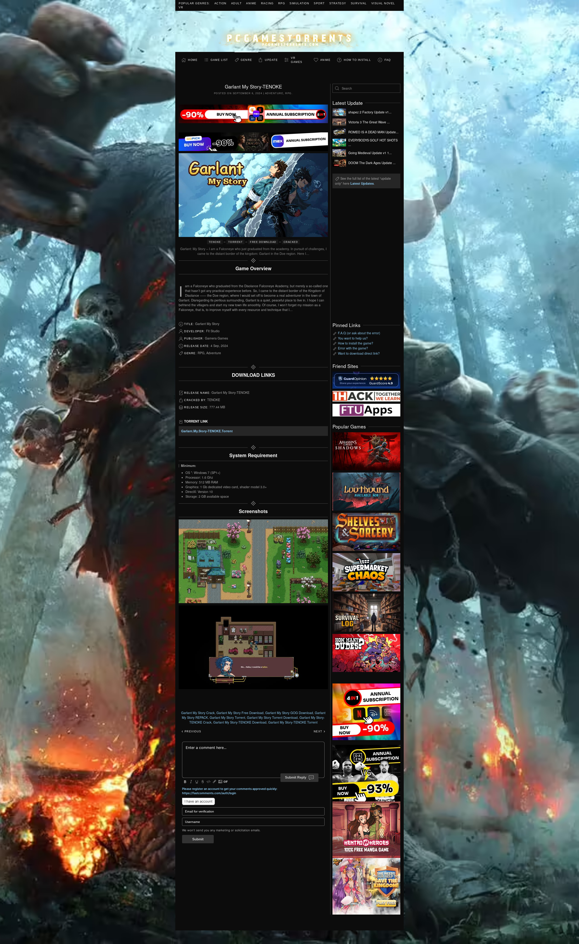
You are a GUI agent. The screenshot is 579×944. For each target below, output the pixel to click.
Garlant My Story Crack (198, 712)
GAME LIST (219, 60)
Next (318, 731)
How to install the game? (355, 343)
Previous (192, 731)
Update (271, 60)
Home (192, 60)
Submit (198, 839)
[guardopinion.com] (366, 380)
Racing (267, 3)
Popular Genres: (194, 3)
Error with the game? (353, 348)
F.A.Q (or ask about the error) (359, 333)
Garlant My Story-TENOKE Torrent (293, 722)
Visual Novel (383, 3)
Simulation (299, 3)
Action (220, 3)
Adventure (274, 93)
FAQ (387, 60)
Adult (236, 3)
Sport (319, 3)
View (366, 450)
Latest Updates (362, 183)
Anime (251, 3)
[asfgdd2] (366, 829)
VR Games (296, 60)
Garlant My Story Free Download (239, 712)
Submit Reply (295, 777)
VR (181, 7)
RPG (281, 3)
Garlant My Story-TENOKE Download (239, 722)
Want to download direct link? (359, 353)
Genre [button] (246, 60)
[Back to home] (289, 31)
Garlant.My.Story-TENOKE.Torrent (207, 431)
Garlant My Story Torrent (227, 717)
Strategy (337, 3)
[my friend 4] (366, 409)
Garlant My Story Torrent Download (272, 717)
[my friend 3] (366, 396)
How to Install (357, 60)
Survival (359, 3)
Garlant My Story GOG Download (289, 712)
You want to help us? (353, 338)
